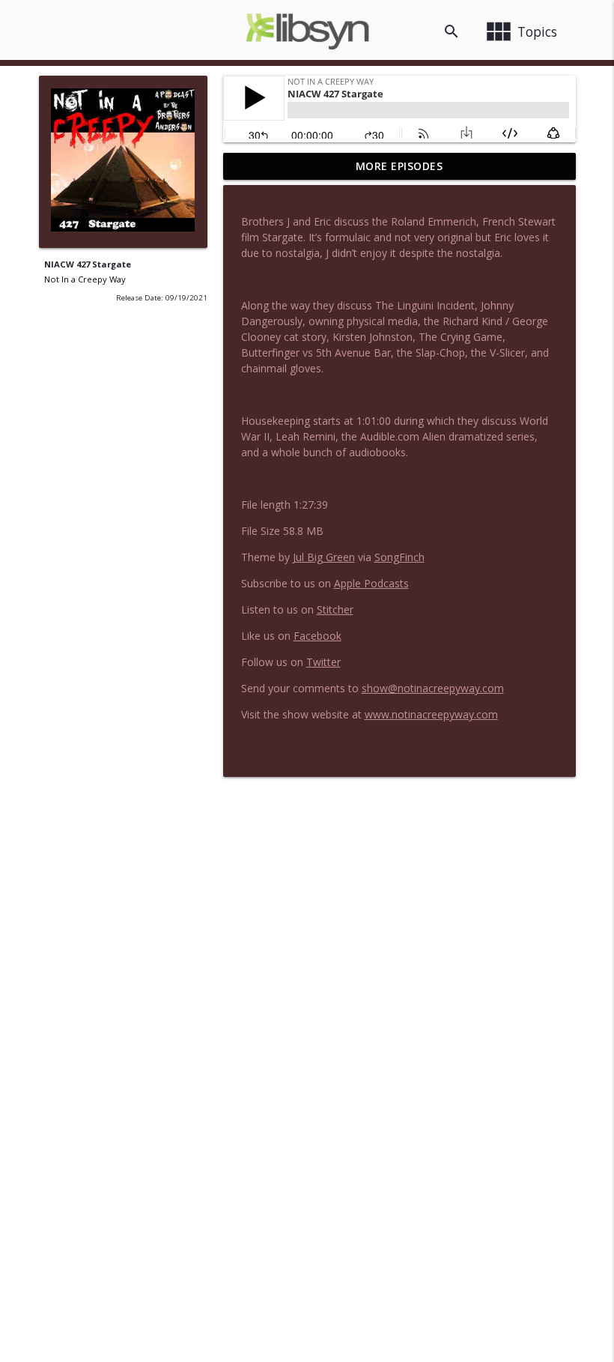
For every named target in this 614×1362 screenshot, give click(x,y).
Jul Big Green (324, 557)
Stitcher (335, 609)
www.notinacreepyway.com (431, 714)
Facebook (317, 636)
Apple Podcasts (371, 583)
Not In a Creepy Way (85, 279)
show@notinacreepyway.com (433, 688)
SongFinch (399, 557)
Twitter (323, 662)
